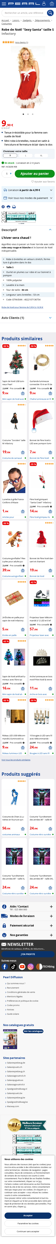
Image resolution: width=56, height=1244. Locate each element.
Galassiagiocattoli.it (16, 1084)
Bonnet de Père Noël (39, 458)
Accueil (6, 20)
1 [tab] (23, 114)
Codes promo (13, 1005)
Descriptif (9, 230)
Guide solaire (13, 1013)
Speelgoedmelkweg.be (17, 1102)
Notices (10, 1009)
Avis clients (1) (13, 318)
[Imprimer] (9, 206)
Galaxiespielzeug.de (16, 1062)
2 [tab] (28, 114)
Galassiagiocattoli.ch (16, 1075)
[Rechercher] (50, 13)
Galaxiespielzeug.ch (16, 1071)
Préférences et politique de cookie (22, 1000)
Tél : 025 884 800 (18, 909)
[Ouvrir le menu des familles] (4, 4)
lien (40, 1181)
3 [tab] (32, 114)
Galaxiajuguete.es (15, 1080)
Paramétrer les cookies (28, 1223)
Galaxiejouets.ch (14, 1067)
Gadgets (27, 20)
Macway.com (13, 1106)
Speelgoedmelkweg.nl (17, 1088)
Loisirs (16, 20)
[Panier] (52, 4)
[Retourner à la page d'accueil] (24, 4)
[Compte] (44, 4)
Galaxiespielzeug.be (16, 1097)
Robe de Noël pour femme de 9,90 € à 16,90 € (22, 307)
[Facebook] (4, 206)
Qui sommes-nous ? (16, 983)
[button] (28, 190)
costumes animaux (11, 834)
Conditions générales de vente (21, 992)
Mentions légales (15, 996)
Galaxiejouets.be (14, 1093)
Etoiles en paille (9, 635)
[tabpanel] (28, 77)
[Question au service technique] (15, 206)
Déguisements (42, 20)
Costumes (7, 23)
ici (25, 1206)
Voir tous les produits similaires (16, 759)
